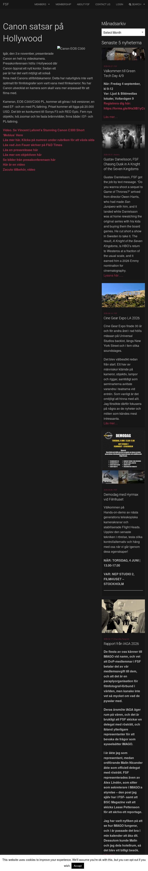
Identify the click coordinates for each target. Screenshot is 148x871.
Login (119, 4)
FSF (6, 4)
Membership (63, 4)
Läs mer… (111, 117)
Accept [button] (78, 866)
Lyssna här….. (113, 275)
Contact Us (102, 4)
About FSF (83, 4)
